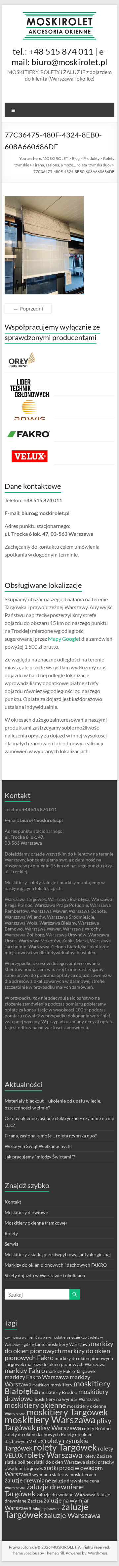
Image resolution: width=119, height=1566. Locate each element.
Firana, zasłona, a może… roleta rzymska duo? (51, 1135)
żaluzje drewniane (28, 1480)
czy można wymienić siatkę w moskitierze (37, 1337)
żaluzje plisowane (46, 1508)
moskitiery (61, 1384)
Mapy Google (63, 638)
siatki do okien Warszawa (59, 1462)
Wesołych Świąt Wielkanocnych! (38, 1146)
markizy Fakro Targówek (71, 1371)
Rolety (11, 1233)
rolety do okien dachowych (32, 1434)
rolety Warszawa (53, 1454)
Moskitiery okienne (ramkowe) (36, 1223)
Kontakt (13, 1202)
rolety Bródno (96, 1428)
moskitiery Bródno (58, 1392)
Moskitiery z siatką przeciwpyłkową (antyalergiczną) (58, 1254)
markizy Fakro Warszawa (37, 1377)
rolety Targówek (65, 1447)
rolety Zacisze (97, 1456)
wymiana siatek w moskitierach (64, 1474)
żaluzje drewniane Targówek (44, 1490)
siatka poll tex (19, 1462)
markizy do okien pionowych (59, 1347)
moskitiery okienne (35, 1405)
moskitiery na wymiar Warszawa (66, 1399)
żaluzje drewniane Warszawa (66, 1494)
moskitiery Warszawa (50, 1419)
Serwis (11, 1244)
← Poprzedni (28, 308)
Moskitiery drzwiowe (26, 1212)
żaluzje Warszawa (72, 1515)
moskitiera (41, 1385)
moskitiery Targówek (67, 1412)
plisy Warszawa (59, 1427)
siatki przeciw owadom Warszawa (54, 1471)
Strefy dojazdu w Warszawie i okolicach (45, 1275)
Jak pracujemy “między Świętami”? (40, 1156)
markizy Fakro (25, 1370)
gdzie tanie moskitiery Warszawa (56, 1344)
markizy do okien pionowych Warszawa (65, 1364)
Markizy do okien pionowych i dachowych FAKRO (56, 1265)
